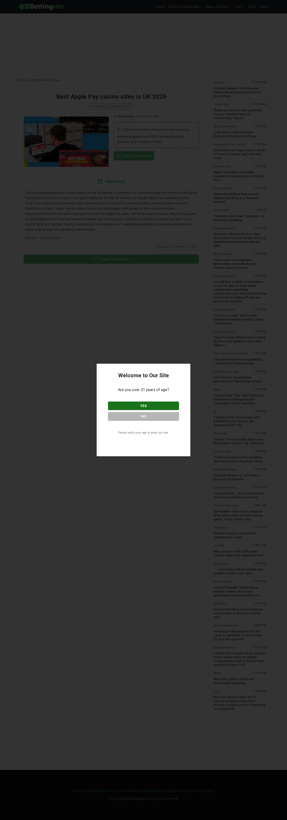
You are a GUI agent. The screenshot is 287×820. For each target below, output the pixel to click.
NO (143, 416)
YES (143, 406)
